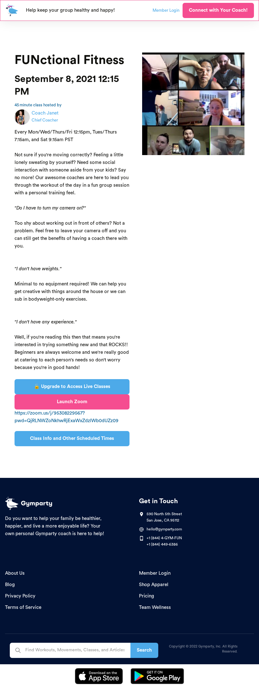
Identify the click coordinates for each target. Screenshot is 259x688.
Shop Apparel (153, 584)
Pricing (146, 596)
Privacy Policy (20, 596)
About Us (15, 573)
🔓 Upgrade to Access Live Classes (72, 386)
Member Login (155, 573)
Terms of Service (23, 607)
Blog (10, 584)
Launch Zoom (72, 401)
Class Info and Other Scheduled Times (72, 438)
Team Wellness (155, 607)
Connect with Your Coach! (218, 10)
